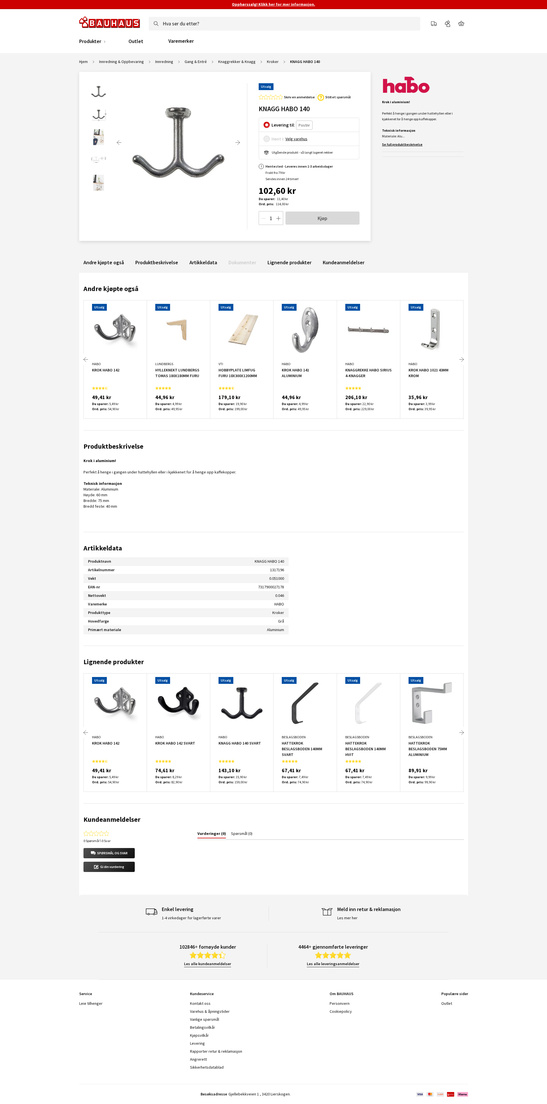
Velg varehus (296, 138)
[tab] (211, 834)
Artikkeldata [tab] (102, 548)
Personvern (340, 1003)
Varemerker (181, 41)
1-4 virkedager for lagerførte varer (191, 917)
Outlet (135, 41)
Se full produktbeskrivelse (402, 144)
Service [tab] (85, 993)
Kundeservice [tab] (202, 993)
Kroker (273, 61)
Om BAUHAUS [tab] (342, 993)
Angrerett (198, 1059)
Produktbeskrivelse (156, 262)
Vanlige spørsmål (204, 1019)
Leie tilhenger (91, 1003)
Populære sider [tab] (454, 993)
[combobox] (284, 24)
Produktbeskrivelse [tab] (113, 446)
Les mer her (347, 917)
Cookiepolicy (341, 1011)
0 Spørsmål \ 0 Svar (97, 841)
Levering (197, 1043)
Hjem (83, 61)
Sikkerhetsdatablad (207, 1067)
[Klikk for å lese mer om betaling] (441, 1094)
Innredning (164, 61)
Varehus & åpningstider (210, 1011)
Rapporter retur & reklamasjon (216, 1051)
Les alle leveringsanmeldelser (333, 963)
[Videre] (237, 142)
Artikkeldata (203, 262)
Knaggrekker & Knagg (237, 61)
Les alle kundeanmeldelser (207, 963)
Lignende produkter (289, 262)
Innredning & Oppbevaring (121, 61)
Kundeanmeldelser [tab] (111, 819)
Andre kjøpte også (103, 262)
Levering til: (283, 125)
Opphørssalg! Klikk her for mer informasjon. (273, 4)
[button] (109, 853)
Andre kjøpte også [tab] (110, 288)
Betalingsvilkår (202, 1027)
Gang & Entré (196, 61)
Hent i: (278, 139)
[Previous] (119, 142)
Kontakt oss (200, 1003)
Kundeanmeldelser (343, 262)
